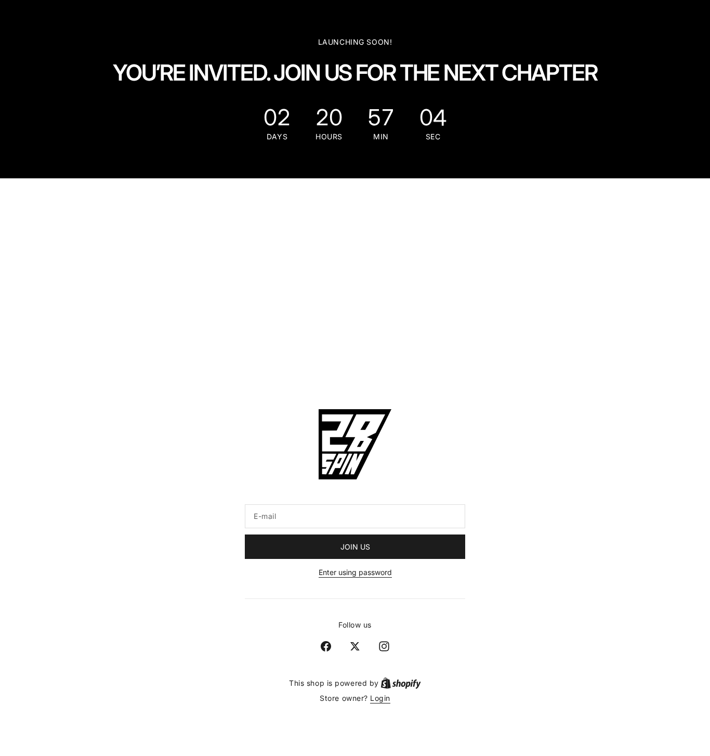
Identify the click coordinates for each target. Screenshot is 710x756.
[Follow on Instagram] (384, 646)
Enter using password (355, 572)
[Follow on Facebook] (326, 646)
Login (380, 698)
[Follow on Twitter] (355, 646)
